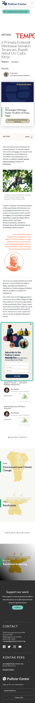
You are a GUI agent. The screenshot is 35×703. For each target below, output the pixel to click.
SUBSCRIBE (17, 376)
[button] (17, 355)
